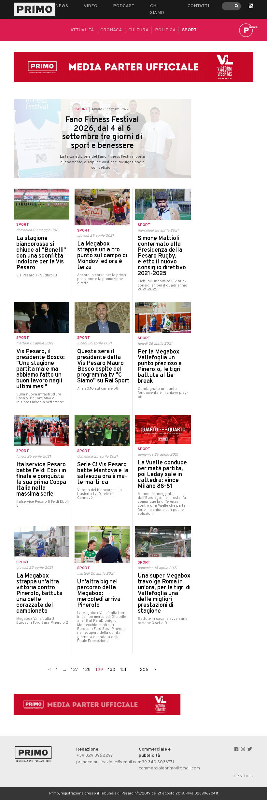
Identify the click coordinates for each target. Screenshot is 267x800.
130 (111, 670)
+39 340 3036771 (156, 762)
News (61, 6)
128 (87, 670)
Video (90, 6)
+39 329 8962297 (94, 755)
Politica (165, 30)
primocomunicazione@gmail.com (108, 762)
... (64, 670)
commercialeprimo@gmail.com (169, 768)
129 (99, 670)
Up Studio (243, 776)
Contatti (198, 6)
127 (74, 670)
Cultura (138, 30)
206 (144, 670)
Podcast (123, 6)
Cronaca (111, 30)
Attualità (82, 30)
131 (123, 670)
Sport (189, 30)
